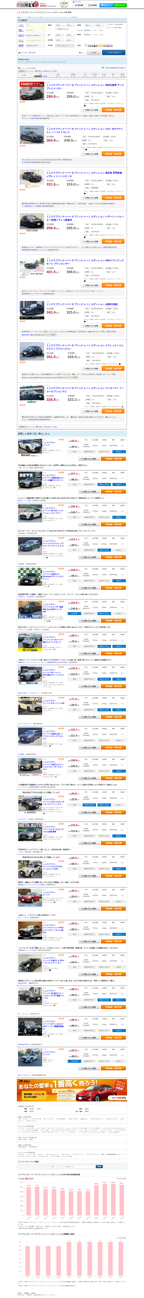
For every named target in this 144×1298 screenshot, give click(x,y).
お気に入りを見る (51, 71)
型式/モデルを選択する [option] (33, 35)
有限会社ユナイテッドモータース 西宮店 (31, 885)
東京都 (32, 1109)
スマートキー (66, 1154)
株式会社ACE (22, 983)
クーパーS (50, 1128)
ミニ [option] (28, 25)
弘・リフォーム (23, 1014)
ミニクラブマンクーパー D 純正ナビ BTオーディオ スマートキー (53, 960)
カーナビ (21, 1154)
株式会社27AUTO (24, 1044)
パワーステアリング (92, 1154)
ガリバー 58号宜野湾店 (30, 420)
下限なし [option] (58, 25)
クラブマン (28, 62)
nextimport (21, 533)
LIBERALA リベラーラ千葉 (27, 950)
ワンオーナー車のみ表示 (115, 24)
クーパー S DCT (95, 1128)
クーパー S (60, 1128)
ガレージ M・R (23, 917)
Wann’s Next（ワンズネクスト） (29, 693)
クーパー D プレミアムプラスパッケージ (64, 1130)
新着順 (45, 76)
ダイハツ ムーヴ (49, 1119)
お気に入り (107, 5)
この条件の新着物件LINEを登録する (115, 68)
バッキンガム (71, 1132)
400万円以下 (33, 1147)
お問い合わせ (21, 1295)
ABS (102, 1154)
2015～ (31, 1139)
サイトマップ (53, 1295)
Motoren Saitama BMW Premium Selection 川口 (39, 377)
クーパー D (30, 1128)
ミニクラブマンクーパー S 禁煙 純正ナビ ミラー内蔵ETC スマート (53, 477)
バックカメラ (31, 1154)
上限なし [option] (69, 25)
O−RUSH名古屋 (28, 162)
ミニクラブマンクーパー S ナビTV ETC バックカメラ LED (52, 866)
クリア (94, 52)
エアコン (41, 1154)
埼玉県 (39, 1109)
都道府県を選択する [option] (33, 45)
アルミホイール (43, 1156)
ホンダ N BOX (61, 1119)
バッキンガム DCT (113, 1132)
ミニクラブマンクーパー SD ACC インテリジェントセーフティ (53, 510)
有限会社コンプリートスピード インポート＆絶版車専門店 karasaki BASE (42, 662)
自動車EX (20, 1293)
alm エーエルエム (24, 1075)
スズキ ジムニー (31, 1121)
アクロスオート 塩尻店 (25, 819)
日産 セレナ (84, 1119)
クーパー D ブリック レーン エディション (50, 62)
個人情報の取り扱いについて (41, 1295)
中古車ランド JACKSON (26, 597)
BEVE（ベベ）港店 (24, 500)
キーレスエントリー (52, 1154)
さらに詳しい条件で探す (28, 52)
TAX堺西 (21, 564)
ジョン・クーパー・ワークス (88, 1130)
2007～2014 (22, 1139)
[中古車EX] (28, 4)
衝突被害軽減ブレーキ (113, 1154)
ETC (34, 1156)
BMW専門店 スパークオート (32, 294)
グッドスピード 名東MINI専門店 (28, 787)
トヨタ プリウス (73, 1119)
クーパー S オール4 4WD (30, 1130)
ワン (63, 1132)
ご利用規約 (29, 1295)
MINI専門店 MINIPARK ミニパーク (34, 250)
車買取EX (33, 1293)
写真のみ (40, 71)
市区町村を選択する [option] (62, 45)
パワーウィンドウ (78, 1154)
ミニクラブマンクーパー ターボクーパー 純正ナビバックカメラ (53, 639)
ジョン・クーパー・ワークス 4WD (76, 1128)
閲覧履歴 (80, 5)
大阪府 (87, 1109)
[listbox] (35, 36)
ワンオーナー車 (67, 1156)
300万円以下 (23, 1147)
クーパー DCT (44, 1130)
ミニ (19, 62)
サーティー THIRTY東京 (30, 118)
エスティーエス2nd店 (25, 629)
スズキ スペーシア (111, 1119)
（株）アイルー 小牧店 (25, 468)
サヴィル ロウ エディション (50, 1132)
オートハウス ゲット (25, 724)
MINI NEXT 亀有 (28, 335)
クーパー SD (40, 1128)
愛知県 (32, 1111)
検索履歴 (94, 5)
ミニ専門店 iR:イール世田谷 (32, 206)
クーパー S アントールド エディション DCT (91, 1132)
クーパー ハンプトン (106, 1130)
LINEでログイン (120, 5)
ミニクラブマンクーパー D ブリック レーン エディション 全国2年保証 (82, 304)
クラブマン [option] (30, 30)
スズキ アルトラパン (97, 1119)
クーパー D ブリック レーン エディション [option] (35, 40)
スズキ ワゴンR (36, 1119)
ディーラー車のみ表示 (115, 27)
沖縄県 (87, 1111)
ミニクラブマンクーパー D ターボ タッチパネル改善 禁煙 (53, 829)
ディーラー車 (55, 1156)
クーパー (21, 1128)
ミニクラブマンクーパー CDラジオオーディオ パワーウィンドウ (53, 801)
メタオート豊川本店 (25, 852)
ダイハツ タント (24, 1119)
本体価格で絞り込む (63, 29)
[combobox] (35, 26)
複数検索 (21, 26)
